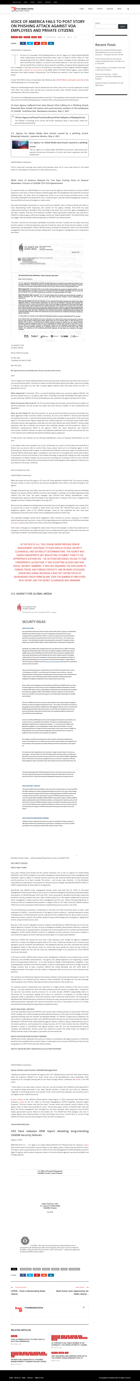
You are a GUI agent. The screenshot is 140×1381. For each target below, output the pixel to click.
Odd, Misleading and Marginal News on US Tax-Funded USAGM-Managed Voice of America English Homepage (69, 1358)
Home (25, 2)
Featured (14, 37)
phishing (46, 1269)
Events (40, 2)
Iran (80, 1336)
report (16, 523)
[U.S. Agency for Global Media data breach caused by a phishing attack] (49, 148)
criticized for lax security (32, 70)
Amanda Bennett (16, 1353)
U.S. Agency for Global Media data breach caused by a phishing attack (49, 133)
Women (54, 1339)
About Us (17, 1378)
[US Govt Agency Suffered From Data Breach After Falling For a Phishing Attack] (49, 119)
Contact (30, 1378)
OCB (20, 37)
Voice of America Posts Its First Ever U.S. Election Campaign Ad (28, 1340)
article (78, 1079)
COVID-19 (54, 1353)
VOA (40, 37)
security (55, 1269)
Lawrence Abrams (38, 136)
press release (18, 1099)
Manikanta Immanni (47, 111)
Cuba (63, 1336)
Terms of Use (39, 1378)
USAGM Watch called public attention (70, 80)
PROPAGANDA (55, 1338)
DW (68, 1336)
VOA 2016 (14, 1336)
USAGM (34, 37)
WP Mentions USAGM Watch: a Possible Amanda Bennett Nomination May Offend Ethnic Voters (28, 1361)
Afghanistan (55, 1336)
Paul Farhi (15, 1354)
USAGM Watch (74, 1269)
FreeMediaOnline (51, 37)
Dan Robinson (25, 1269)
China (25, 1353)
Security (26, 37)
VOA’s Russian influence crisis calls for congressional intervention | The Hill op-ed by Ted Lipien (109, 61)
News (55, 2)
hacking (36, 1269)
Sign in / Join (17, 2)
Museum (48, 2)
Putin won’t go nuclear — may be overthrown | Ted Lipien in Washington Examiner (108, 76)
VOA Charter (83, 1338)
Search (97, 23)
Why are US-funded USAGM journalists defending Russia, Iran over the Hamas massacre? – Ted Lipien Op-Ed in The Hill (109, 52)
